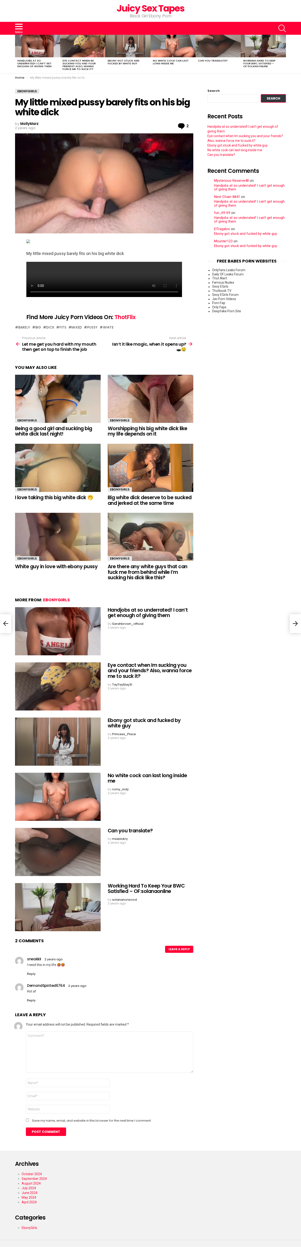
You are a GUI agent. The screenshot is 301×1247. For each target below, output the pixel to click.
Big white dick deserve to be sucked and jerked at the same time (150, 500)
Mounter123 (223, 241)
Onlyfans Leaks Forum (228, 270)
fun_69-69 (222, 213)
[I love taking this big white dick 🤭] (58, 468)
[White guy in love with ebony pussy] (58, 537)
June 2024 (29, 1193)
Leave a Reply (179, 949)
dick (50, 327)
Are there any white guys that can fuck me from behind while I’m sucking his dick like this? (147, 572)
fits (63, 327)
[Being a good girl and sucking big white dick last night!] (58, 399)
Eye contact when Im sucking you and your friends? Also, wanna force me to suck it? (79, 65)
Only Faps (219, 307)
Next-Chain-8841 (227, 197)
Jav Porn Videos (224, 299)
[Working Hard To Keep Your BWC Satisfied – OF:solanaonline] (263, 46)
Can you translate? (213, 60)
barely (24, 327)
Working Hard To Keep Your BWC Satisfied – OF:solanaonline (259, 63)
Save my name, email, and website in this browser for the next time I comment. (91, 1121)
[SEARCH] (282, 28)
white (108, 327)
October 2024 (32, 1174)
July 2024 (29, 1188)
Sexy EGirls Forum (225, 295)
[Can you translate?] (218, 46)
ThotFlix (125, 317)
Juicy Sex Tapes (151, 8)
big (38, 327)
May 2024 (29, 1197)
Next (283, 54)
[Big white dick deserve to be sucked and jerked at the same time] (150, 468)
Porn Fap (218, 303)
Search (213, 91)
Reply (31, 974)
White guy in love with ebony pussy (56, 566)
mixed (76, 327)
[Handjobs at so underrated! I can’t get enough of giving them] (37, 46)
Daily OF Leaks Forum (228, 274)
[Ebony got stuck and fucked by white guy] (127, 46)
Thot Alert (219, 278)
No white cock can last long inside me (171, 62)
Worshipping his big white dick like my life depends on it (147, 431)
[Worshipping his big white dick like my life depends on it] (150, 399)
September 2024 (34, 1179)
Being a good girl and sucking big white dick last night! (53, 431)
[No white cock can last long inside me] (173, 46)
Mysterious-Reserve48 (231, 181)
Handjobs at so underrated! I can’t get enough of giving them (34, 63)
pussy (92, 327)
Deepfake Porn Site (226, 311)
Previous (17, 54)
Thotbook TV (221, 291)
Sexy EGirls (220, 286)
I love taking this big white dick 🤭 (54, 497)
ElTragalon (222, 229)
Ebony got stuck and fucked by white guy (123, 62)
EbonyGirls (27, 420)
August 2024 (31, 1183)
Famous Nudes (223, 282)
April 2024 (29, 1202)
